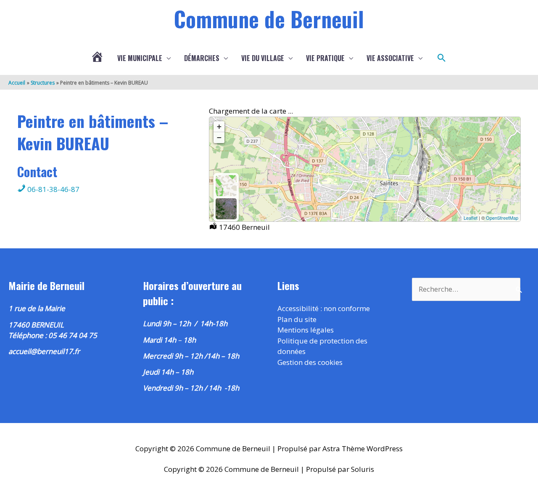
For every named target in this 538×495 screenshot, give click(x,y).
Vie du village (262, 58)
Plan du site (296, 319)
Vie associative (390, 58)
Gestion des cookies (310, 362)
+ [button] (219, 126)
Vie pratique (325, 58)
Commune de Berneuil (269, 18)
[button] (441, 58)
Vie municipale (139, 58)
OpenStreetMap (502, 217)
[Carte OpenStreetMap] (226, 185)
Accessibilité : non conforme (323, 308)
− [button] (219, 137)
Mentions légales (305, 330)
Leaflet (470, 217)
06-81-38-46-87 (52, 189)
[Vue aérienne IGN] (226, 208)
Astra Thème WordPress (362, 448)
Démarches (201, 58)
